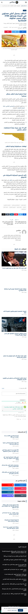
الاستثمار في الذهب (15, 205)
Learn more (14, 610)
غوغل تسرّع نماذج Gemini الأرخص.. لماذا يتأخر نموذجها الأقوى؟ (14, 589)
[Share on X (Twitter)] (15, 31)
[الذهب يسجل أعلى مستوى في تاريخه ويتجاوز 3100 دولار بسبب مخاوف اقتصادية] (14, 41)
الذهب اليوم (19, 207)
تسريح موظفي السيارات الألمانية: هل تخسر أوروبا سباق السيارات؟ (15, 334)
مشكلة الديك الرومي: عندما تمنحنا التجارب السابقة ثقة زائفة (11, 527)
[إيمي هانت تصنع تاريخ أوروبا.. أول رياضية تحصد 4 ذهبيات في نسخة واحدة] (23, 458)
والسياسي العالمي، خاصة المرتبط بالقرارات (14, 107)
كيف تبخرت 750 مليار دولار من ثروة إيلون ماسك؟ (14, 268)
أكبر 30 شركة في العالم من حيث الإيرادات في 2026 (11, 436)
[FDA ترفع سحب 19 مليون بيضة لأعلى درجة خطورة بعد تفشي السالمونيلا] (23, 451)
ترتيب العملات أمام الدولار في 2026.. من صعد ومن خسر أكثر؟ (14, 594)
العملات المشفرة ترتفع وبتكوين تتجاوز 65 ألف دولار (14, 312)
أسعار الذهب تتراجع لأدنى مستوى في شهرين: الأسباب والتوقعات (14, 379)
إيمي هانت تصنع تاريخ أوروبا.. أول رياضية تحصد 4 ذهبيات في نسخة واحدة (11, 458)
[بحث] (2, 2)
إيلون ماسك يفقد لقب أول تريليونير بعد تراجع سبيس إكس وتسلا (14, 356)
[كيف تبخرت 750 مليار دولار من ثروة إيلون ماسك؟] (14, 259)
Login (3, 388)
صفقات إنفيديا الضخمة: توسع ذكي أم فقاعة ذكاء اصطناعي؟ (15, 289)
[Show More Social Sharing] (3, 31)
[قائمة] (26, 2)
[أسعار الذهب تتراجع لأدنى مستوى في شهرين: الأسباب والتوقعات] (14, 369)
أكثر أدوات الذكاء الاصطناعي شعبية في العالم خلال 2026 (11, 443)
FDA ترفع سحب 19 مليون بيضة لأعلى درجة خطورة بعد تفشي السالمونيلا (10, 450)
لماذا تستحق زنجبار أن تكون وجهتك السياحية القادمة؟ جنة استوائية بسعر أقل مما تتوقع (10, 506)
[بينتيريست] (8, 31)
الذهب (10, 180)
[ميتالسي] (14, 2)
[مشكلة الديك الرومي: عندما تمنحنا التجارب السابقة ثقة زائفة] (23, 528)
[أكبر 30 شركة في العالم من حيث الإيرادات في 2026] (23, 437)
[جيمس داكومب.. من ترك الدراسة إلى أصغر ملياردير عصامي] (23, 514)
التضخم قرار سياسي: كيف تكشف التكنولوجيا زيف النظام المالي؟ (7, 223)
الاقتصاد (11, 6)
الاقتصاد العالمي (7, 205)
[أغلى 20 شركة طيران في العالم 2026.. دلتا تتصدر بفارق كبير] (23, 473)
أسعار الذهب (23, 205)
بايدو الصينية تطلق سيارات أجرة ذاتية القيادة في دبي (20, 222)
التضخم (24, 207)
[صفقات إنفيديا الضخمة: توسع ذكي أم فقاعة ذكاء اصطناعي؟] (14, 279)
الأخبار (15, 6)
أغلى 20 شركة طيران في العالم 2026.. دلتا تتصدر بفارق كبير (10, 472)
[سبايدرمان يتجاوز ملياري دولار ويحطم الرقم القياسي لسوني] (23, 466)
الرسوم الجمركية (12, 207)
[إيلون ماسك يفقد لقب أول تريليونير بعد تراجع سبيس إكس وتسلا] (14, 346)
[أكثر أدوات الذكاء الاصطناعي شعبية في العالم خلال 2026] (23, 444)
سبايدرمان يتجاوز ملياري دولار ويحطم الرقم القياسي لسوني (10, 465)
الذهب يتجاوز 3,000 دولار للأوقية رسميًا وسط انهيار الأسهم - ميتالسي (13, 408)
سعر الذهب (24, 209)
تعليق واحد (5, 27)
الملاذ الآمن (6, 207)
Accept (20, 610)
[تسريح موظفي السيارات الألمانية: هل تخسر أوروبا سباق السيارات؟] (14, 324)
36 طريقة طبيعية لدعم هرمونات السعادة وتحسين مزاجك (11, 520)
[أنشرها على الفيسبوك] (22, 31)
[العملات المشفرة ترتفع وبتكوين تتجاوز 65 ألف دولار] (14, 302)
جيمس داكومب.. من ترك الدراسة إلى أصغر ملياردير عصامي (10, 513)
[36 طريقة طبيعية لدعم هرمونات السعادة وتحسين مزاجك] (23, 521)
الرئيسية (18, 6)
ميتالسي (24, 27)
